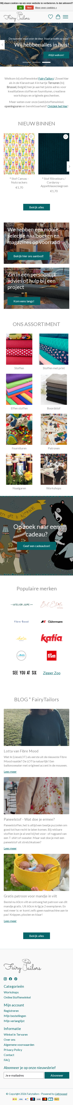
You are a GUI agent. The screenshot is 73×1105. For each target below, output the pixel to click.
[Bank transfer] (38, 1099)
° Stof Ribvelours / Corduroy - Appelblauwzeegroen (54, 182)
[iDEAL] (14, 1099)
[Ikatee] (21, 639)
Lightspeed (61, 1093)
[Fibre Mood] (21, 622)
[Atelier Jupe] (21, 605)
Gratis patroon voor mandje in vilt (30, 896)
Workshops (53, 488)
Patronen (54, 448)
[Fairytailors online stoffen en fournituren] (17, 17)
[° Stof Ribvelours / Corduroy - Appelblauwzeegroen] (53, 153)
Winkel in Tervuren (16, 1034)
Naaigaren (19, 488)
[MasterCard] (44, 1099)
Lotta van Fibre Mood (21, 751)
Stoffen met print (54, 368)
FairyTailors (46, 78)
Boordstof (53, 408)
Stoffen (19, 368)
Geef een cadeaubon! (36, 546)
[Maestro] (32, 1099)
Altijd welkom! (56, 55)
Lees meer (10, 771)
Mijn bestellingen (15, 1016)
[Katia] (52, 639)
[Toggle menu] (65, 17)
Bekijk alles (36, 207)
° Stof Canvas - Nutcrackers (19, 180)
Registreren (11, 1010)
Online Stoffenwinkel (17, 997)
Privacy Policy (13, 1049)
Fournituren (19, 448)
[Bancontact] (26, 1099)
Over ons (9, 1039)
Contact (9, 1055)
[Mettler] (21, 655)
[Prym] (52, 655)
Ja (20, 7)
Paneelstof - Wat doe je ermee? (29, 819)
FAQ (7, 1060)
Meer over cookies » (46, 7)
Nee (29, 7)
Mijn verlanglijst (14, 1021)
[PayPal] (56, 1099)
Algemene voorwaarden (19, 1044)
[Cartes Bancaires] (50, 1099)
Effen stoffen (19, 408)
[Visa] (20, 1099)
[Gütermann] (52, 622)
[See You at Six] (24, 673)
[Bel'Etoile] (52, 605)
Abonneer (57, 1075)
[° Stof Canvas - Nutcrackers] (19, 153)
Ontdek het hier (58, 106)
